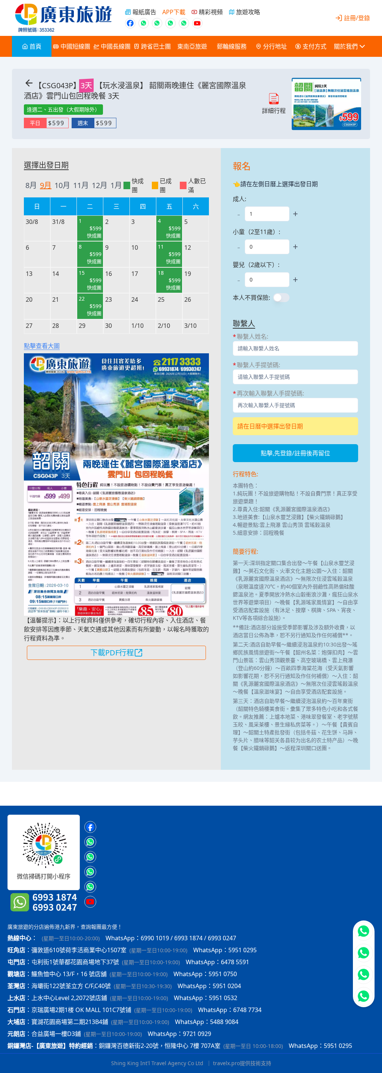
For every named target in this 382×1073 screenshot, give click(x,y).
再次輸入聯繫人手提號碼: (270, 393)
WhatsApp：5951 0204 (209, 986)
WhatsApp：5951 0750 (205, 974)
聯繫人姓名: (252, 336)
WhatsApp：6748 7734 (230, 1010)
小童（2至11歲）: (256, 232)
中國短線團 (75, 46)
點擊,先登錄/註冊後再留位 (295, 453)
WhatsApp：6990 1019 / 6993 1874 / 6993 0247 (171, 938)
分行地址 (275, 46)
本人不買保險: (251, 297)
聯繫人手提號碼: (258, 365)
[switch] (281, 297)
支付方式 (314, 46)
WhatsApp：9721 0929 (179, 1034)
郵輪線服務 (232, 46)
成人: (239, 199)
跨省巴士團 (156, 46)
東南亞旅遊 (192, 46)
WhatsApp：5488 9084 (206, 1022)
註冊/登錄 (357, 18)
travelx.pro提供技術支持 (242, 1063)
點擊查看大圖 (42, 346)
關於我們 (346, 46)
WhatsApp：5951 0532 (205, 998)
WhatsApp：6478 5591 (217, 962)
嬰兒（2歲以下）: (256, 265)
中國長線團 (116, 46)
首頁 (35, 46)
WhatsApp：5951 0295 (225, 950)
